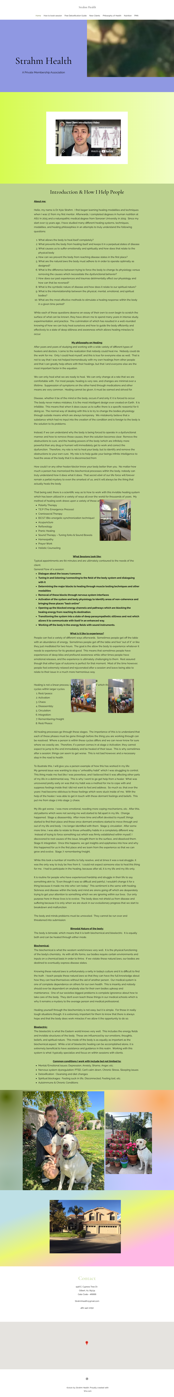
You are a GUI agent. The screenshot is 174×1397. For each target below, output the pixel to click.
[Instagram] (87, 1378)
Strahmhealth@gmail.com (87, 1301)
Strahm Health (87, 7)
